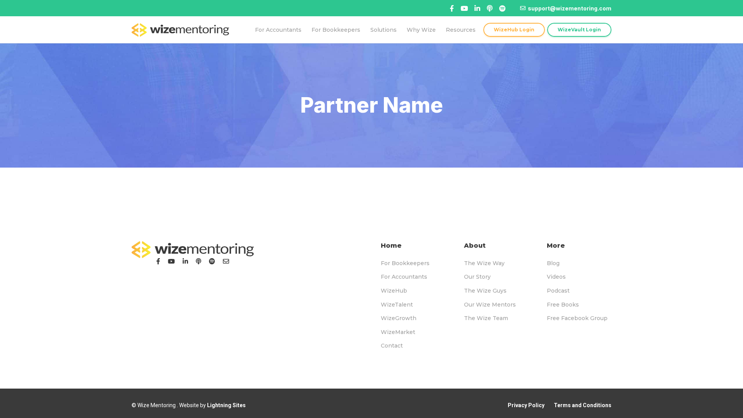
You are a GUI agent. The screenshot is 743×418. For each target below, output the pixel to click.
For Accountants (404, 276)
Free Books (563, 304)
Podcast (558, 290)
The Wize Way (484, 263)
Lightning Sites (226, 405)
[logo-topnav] (180, 30)
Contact (392, 345)
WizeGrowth (398, 318)
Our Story (477, 276)
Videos (556, 276)
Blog (553, 263)
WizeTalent (397, 304)
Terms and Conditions (582, 405)
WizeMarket (398, 332)
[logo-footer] (193, 249)
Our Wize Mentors (490, 304)
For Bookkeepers (405, 263)
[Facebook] (452, 8)
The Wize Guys (485, 290)
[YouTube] (171, 261)
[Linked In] (490, 8)
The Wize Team (486, 318)
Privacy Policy (526, 405)
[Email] (226, 261)
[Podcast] (198, 261)
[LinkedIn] (185, 261)
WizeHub (394, 290)
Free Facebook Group (577, 318)
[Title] (464, 8)
